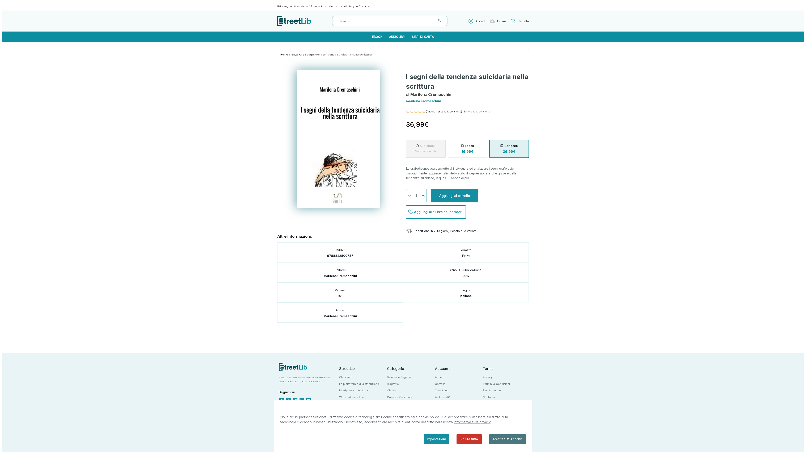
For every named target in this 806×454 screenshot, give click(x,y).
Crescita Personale (399, 397)
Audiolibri (397, 36)
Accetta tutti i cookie (507, 439)
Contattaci (365, 6)
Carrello (440, 383)
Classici (392, 390)
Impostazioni (436, 439)
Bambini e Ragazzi (399, 377)
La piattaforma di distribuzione (359, 383)
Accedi (480, 21)
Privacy (487, 377)
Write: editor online (351, 397)
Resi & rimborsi (492, 390)
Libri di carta (423, 36)
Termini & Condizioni (496, 383)
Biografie (393, 383)
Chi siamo (345, 377)
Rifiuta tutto (469, 439)
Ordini (501, 21)
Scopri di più (460, 178)
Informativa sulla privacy (472, 422)
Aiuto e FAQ (442, 397)
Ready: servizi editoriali (354, 390)
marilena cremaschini (340, 276)
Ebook (377, 36)
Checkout (441, 390)
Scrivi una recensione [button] (477, 111)
